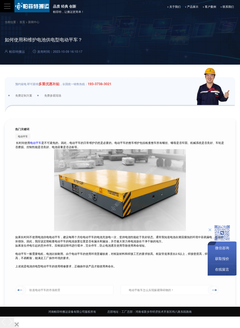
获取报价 (222, 258)
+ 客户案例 (209, 7)
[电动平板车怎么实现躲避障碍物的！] (214, 290)
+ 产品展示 (191, 7)
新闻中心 (33, 22)
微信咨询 (222, 247)
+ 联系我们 (227, 7)
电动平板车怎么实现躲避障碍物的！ (151, 290)
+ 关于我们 (174, 7)
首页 (22, 22)
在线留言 (222, 269)
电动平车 (23, 136)
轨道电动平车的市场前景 (44, 290)
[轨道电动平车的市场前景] (19, 290)
